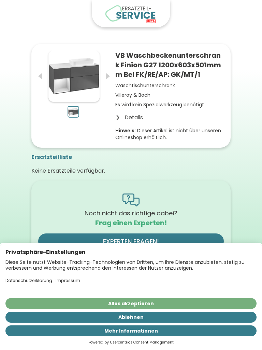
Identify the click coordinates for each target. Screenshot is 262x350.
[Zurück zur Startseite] (131, 13)
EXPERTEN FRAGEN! (131, 241)
